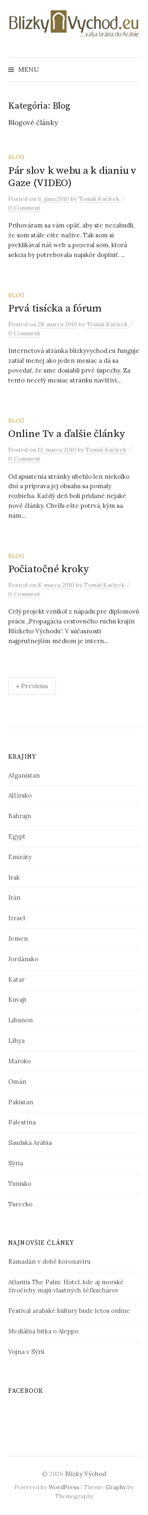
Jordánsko (23, 959)
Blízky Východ (85, 1474)
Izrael (16, 918)
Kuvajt (17, 999)
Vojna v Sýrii (26, 1352)
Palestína (22, 1122)
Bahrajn (19, 816)
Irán (14, 897)
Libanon (20, 1020)
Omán (17, 1081)
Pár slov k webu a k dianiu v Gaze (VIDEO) (72, 176)
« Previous (32, 686)
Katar (16, 979)
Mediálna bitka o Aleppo (43, 1331)
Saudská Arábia (30, 1142)
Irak (14, 877)
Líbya (16, 1040)
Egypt (16, 836)
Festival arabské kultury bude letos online (69, 1311)
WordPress (64, 1487)
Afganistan (24, 775)
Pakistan (20, 1102)
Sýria (15, 1163)
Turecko (20, 1204)
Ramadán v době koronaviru (49, 1261)
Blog (16, 157)
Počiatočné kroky (48, 569)
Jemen (18, 938)
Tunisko (19, 1183)
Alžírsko (20, 795)
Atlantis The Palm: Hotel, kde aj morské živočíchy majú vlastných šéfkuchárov (66, 1286)
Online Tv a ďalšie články (66, 434)
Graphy (116, 1487)
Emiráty (20, 857)
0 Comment (24, 208)
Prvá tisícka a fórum (55, 308)
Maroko (19, 1061)
